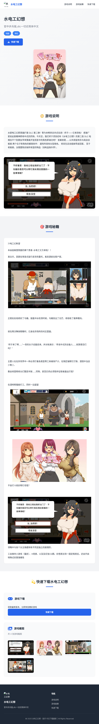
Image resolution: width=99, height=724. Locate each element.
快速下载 (91, 4)
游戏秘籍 (80, 4)
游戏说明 (68, 4)
